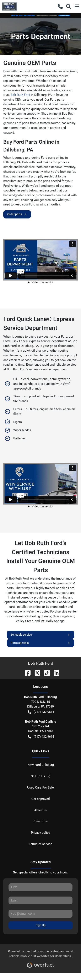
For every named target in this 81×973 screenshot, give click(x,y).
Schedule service (21, 634)
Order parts (14, 214)
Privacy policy (40, 833)
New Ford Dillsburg (40, 765)
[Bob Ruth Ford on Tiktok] (45, 672)
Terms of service (40, 844)
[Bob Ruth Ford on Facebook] (26, 672)
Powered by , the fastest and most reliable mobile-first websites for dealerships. (40, 954)
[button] (60, 6)
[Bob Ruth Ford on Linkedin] (55, 672)
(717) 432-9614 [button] (44, 712)
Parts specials (20, 642)
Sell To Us (38, 776)
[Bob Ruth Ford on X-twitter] (35, 672)
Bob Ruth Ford (20, 95)
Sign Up (40, 925)
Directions (40, 821)
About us (40, 810)
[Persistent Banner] (40, 15)
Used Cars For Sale (40, 787)
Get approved (40, 799)
